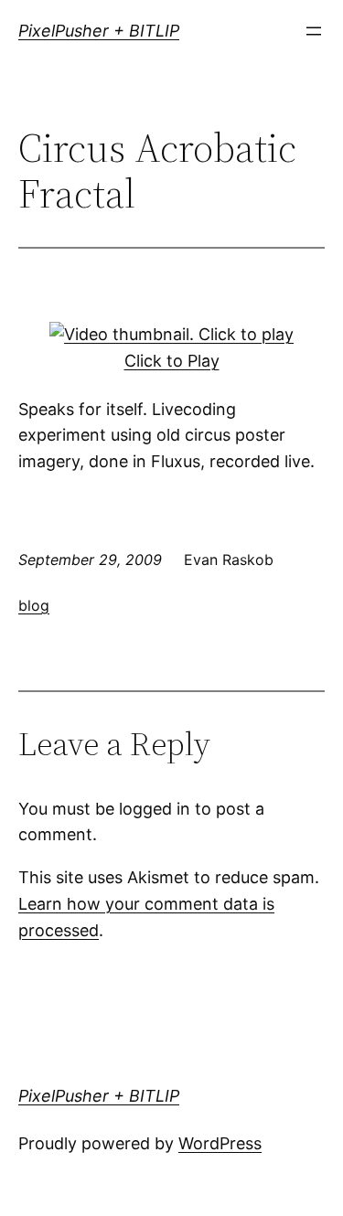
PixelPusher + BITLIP (98, 30)
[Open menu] (314, 31)
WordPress (220, 1143)
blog (33, 605)
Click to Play (172, 360)
